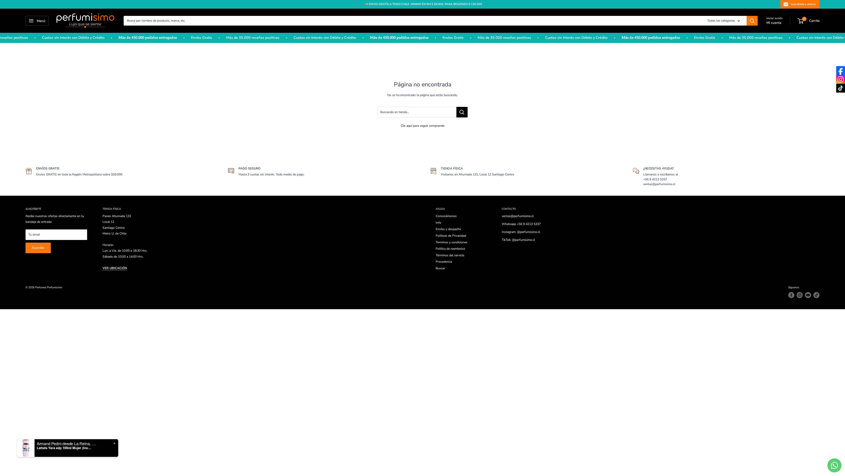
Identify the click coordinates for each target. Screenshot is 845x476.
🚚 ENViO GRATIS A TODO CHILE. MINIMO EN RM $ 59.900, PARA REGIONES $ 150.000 (423, 4)
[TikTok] (840, 88)
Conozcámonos (446, 216)
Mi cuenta (773, 22)
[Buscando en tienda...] (462, 112)
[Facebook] (840, 70)
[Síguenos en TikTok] (816, 295)
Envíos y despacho (448, 229)
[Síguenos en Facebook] (791, 295)
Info (438, 223)
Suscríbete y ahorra (803, 4)
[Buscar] (752, 21)
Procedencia (444, 262)
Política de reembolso (450, 249)
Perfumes (40, 287)
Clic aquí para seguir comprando (423, 126)
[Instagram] (840, 79)
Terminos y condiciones (451, 242)
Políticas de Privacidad (451, 236)
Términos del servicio (450, 255)
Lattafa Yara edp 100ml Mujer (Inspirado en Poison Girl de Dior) (64, 448)
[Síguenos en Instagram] (800, 295)
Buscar (440, 268)
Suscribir (38, 248)
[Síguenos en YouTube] (808, 295)
